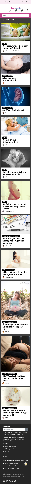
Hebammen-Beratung (9, 270)
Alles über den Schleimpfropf (9, 79)
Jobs (21, 473)
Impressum (6, 473)
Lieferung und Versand (11, 449)
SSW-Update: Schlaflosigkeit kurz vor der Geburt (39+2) (14, 378)
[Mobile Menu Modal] (4, 10)
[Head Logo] (15, 8)
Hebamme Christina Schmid (12, 51)
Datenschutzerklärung (8, 441)
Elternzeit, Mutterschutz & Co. (11, 236)
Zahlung (7, 451)
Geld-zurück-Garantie (10, 466)
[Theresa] (3, 113)
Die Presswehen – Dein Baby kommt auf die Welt (15, 46)
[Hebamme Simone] (3, 145)
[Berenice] (3, 83)
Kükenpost (6, 2)
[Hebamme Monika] (3, 246)
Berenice (7, 83)
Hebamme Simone (9, 144)
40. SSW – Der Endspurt (13, 110)
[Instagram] (7, 481)
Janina (7, 417)
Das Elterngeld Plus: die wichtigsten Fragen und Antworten (13, 240)
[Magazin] (4, 481)
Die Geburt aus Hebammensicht (10, 140)
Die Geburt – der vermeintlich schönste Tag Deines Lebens (14, 206)
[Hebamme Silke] (3, 277)
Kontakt (7, 454)
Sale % (6, 456)
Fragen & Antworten (10, 446)
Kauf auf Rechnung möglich (12, 468)
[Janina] (3, 418)
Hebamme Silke (9, 277)
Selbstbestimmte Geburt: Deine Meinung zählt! (14, 173)
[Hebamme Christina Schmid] (3, 51)
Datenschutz (12, 473)
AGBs (17, 473)
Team (24, 473)
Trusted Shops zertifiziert (12, 463)
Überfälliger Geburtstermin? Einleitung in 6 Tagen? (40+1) (15, 326)
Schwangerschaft (8, 75)
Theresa (7, 112)
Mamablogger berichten (9, 322)
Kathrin (7, 331)
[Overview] (10, 10)
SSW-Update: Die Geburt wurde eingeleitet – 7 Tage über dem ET (14, 412)
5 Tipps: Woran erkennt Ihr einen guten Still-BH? (14, 273)
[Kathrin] (3, 332)
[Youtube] (13, 481)
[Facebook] (15, 481)
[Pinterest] (10, 481)
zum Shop (26, 2)
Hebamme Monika (9, 245)
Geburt (5, 43)
